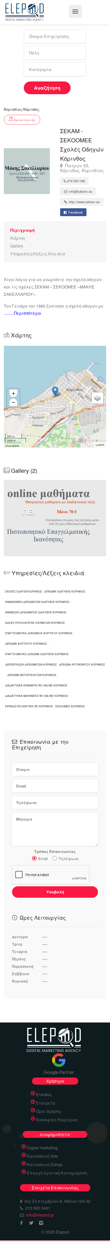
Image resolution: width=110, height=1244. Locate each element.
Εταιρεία (45, 1103)
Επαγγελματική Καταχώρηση (57, 1173)
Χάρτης (17, 238)
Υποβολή (55, 892)
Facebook (75, 212)
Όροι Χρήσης (48, 1111)
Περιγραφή (22, 230)
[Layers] (97, 398)
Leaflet (100, 445)
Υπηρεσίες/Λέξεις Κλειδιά (37, 254)
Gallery (16, 246)
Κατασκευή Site (42, 1156)
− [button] (13, 402)
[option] (55, 518)
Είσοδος (44, 1094)
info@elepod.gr (40, 1215)
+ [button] (13, 393)
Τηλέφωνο (68, 858)
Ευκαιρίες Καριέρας (57, 1120)
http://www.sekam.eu (84, 201)
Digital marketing (42, 1148)
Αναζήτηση (47, 88)
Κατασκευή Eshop (44, 1164)
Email (43, 858)
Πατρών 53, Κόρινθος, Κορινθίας (82, 168)
